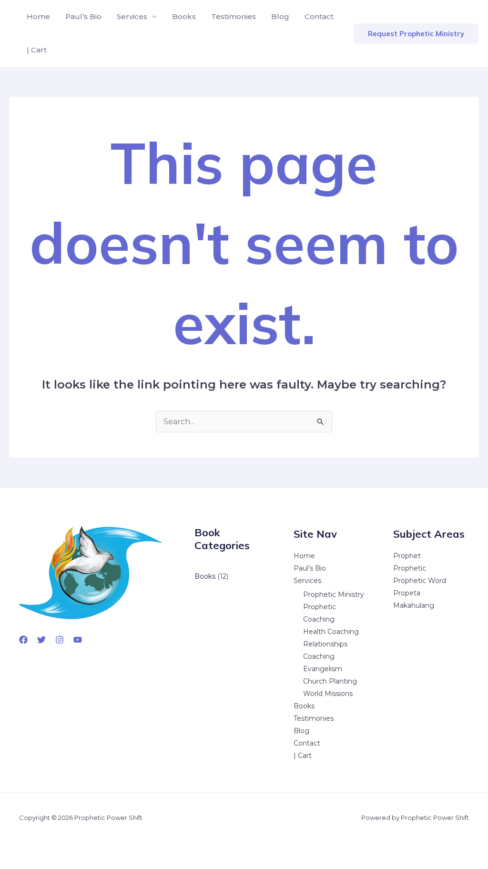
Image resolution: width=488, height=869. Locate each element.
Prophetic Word (419, 580)
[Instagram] (59, 639)
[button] (416, 33)
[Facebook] (23, 639)
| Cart (37, 49)
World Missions (328, 693)
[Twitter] (41, 639)
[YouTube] (77, 639)
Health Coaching (331, 631)
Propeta (406, 593)
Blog (280, 16)
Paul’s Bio (83, 16)
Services (132, 16)
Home (38, 16)
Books (184, 16)
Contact (319, 16)
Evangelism (322, 669)
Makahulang (413, 605)
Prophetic (409, 568)
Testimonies (233, 16)
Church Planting (330, 681)
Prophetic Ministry (333, 594)
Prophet (407, 556)
